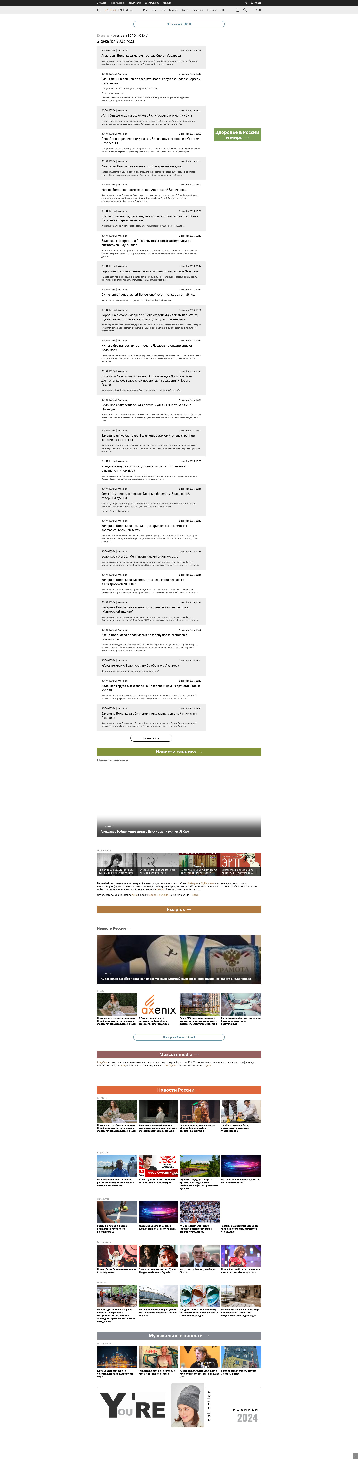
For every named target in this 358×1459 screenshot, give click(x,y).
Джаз (184, 10)
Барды (173, 10)
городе (152, 894)
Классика (197, 10)
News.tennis (134, 2)
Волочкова (108, 50)
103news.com (152, 2)
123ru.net (256, 2)
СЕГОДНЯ (169, 1065)
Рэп (163, 10)
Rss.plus (167, 2)
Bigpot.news (103, 1152)
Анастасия (129, 35)
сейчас (160, 889)
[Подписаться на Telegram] (246, 3)
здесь (195, 894)
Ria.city (100, 991)
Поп (154, 10)
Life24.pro (192, 883)
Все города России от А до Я (179, 1037)
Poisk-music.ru (104, 850)
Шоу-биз (102, 1062)
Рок (145, 10)
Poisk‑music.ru (117, 2)
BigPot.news (207, 883)
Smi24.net (102, 1282)
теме (134, 894)
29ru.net (101, 2)
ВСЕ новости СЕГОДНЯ (179, 24)
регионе (163, 894)
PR (222, 10)
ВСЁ (123, 1065)
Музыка (212, 10)
